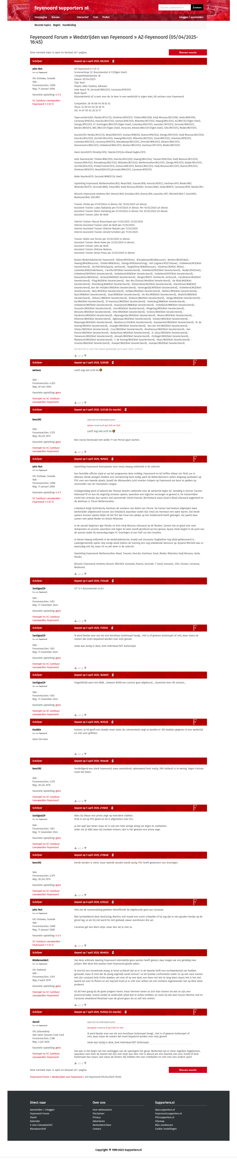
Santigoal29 (38, 588)
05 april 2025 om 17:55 (114, 1028)
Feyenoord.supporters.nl (168, 1113)
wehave (36, 370)
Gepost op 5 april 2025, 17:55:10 (91, 627)
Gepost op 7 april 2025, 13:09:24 (91, 1012)
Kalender (35, 1121)
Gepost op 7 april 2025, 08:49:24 (91, 952)
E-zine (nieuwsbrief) (41, 1125)
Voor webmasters (102, 1109)
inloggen (183, 17)
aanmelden (197, 17)
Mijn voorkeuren (164, 1125)
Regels (56, 25)
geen (58, 392)
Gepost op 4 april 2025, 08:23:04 (91, 61)
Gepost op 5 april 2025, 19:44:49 (91, 760)
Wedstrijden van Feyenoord (103, 37)
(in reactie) (115, 409)
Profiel (105, 17)
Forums (68, 17)
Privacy (97, 1117)
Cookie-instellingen (166, 1128)
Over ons (99, 1102)
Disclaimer (98, 1113)
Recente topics (43, 25)
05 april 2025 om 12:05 (111, 426)
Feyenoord (43, 73)
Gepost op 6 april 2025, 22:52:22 (91, 902)
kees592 (36, 419)
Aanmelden (36, 1109)
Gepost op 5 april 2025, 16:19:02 (91, 459)
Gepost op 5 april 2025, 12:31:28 (91, 409)
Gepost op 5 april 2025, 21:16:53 (91, 808)
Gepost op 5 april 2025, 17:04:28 (91, 580)
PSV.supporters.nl (164, 1117)
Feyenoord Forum (49, 37)
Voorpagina (41, 17)
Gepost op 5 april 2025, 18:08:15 (91, 675)
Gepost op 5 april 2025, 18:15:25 (91, 722)
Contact (97, 1128)
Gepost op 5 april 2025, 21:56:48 (91, 855)
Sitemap (159, 1121)
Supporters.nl (165, 1102)
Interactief (82, 17)
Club (95, 17)
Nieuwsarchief (38, 1128)
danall (35, 1021)
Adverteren (99, 1121)
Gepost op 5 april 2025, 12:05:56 (91, 362)
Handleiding (69, 25)
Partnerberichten (102, 1125)
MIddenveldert (40, 960)
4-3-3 (58, 94)
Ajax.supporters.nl (165, 1109)
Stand (33, 1117)
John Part (37, 68)
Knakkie (36, 729)
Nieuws (56, 17)
